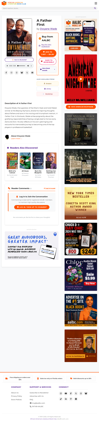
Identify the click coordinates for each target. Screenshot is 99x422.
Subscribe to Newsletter (39, 393)
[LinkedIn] (66, 399)
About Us (14, 393)
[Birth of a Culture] (12, 161)
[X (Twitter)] (76, 393)
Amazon (49, 83)
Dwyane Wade (48, 28)
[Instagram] (61, 393)
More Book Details (46, 69)
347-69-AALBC (37, 406)
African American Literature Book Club (43, 419)
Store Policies (16, 400)
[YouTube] (66, 393)
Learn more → (16, 138)
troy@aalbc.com (38, 403)
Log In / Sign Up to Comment (33, 207)
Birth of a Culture (12, 172)
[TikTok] (61, 399)
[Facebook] (71, 393)
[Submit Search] (94, 8)
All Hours (25, 171)
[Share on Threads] (17, 73)
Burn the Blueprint (38, 172)
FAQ (31, 400)
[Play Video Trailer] (81, 79)
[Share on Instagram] (11, 73)
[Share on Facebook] (6, 73)
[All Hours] (25, 161)
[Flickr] (76, 399)
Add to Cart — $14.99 (47, 53)
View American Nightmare (82, 107)
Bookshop (49, 94)
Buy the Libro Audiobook (46, 46)
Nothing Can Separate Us (51, 172)
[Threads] (81, 393)
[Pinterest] (71, 399)
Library (48, 88)
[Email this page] (32, 73)
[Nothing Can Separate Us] (51, 161)
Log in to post (50, 188)
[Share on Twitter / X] (27, 73)
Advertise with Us (37, 396)
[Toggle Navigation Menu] (96, 3)
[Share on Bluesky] (22, 73)
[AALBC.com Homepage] (13, 3)
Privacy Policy (16, 396)
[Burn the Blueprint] (38, 161)
